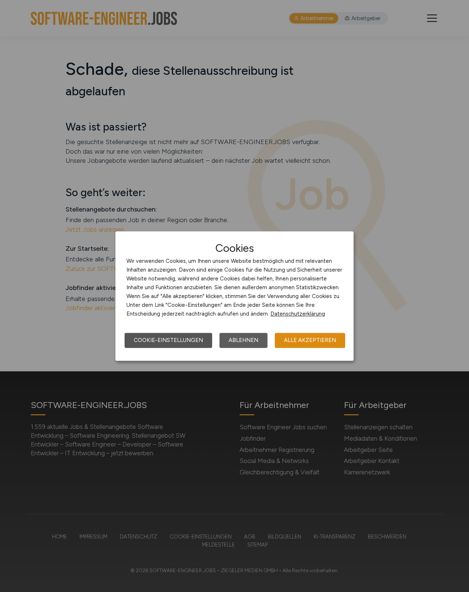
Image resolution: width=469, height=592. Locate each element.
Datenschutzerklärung (297, 313)
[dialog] (234, 296)
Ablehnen (243, 340)
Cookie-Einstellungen (168, 340)
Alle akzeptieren (310, 340)
